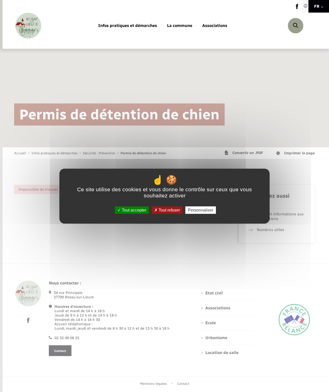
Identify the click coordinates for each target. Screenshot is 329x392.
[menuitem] (127, 25)
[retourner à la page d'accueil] (28, 26)
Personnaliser (200, 210)
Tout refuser (169, 210)
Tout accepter (133, 210)
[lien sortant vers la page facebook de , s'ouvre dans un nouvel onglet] (297, 8)
